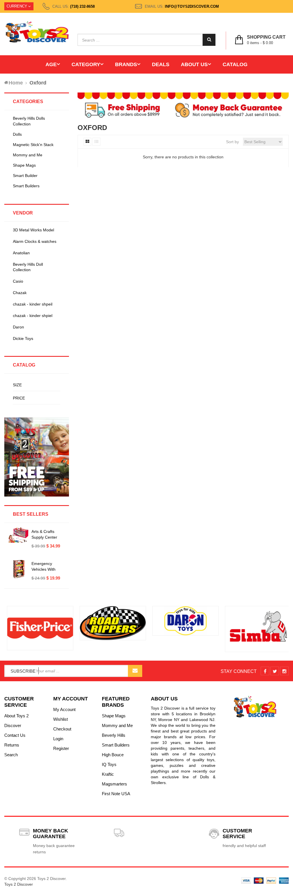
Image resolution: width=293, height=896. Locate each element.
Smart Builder (25, 175)
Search (11, 754)
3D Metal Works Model (33, 230)
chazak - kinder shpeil (32, 304)
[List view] (96, 142)
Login (58, 738)
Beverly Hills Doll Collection (28, 267)
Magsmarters (114, 783)
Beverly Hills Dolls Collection (29, 121)
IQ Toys (109, 764)
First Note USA (116, 793)
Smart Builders (26, 186)
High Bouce (113, 754)
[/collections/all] (38, 628)
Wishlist (60, 719)
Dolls (17, 134)
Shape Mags (24, 165)
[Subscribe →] (135, 671)
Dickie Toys (23, 338)
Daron (18, 327)
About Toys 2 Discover (16, 720)
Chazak (20, 292)
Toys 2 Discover (18, 884)
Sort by (232, 141)
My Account (64, 709)
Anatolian (21, 253)
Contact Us (14, 735)
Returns (11, 745)
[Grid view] (87, 142)
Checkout (62, 728)
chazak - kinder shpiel (32, 315)
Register (61, 748)
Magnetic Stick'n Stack (33, 144)
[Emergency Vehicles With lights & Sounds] (19, 569)
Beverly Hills (113, 735)
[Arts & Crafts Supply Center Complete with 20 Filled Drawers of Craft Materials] (19, 535)
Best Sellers (30, 514)
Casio (18, 281)
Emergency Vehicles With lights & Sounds (45, 569)
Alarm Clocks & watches (34, 241)
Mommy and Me (27, 155)
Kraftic (108, 774)
